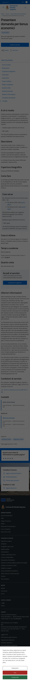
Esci (15, 673)
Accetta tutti (15, 677)
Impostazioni (15, 668)
